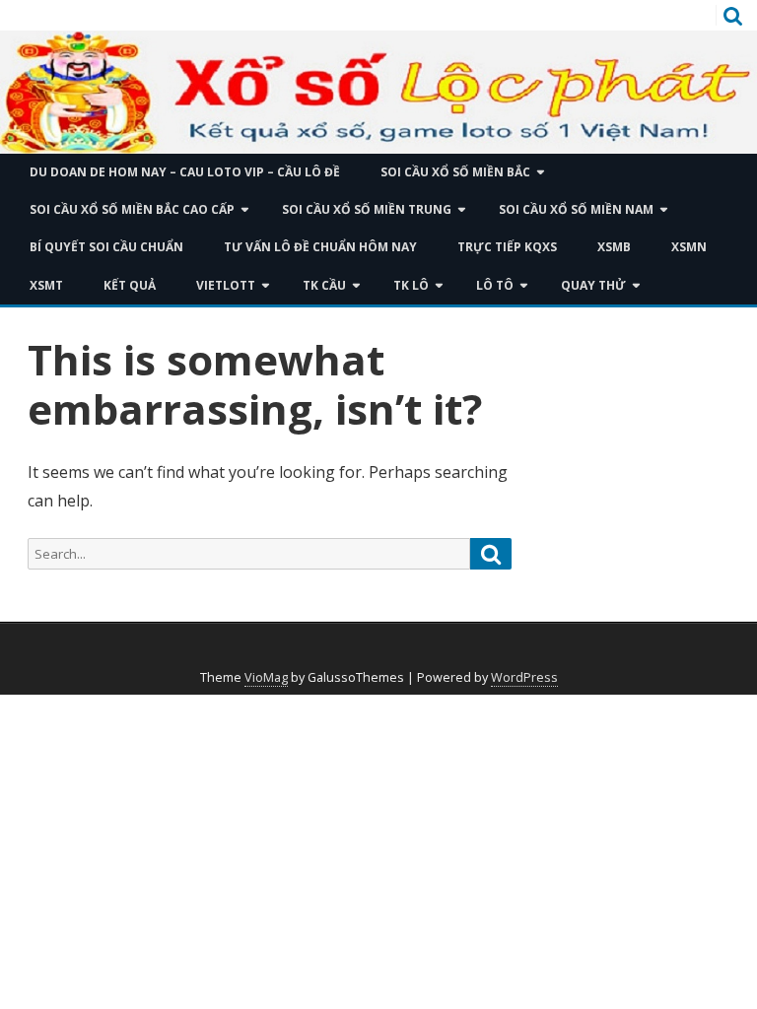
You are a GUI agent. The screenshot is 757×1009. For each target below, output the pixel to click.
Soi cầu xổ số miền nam (576, 209)
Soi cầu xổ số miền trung (366, 209)
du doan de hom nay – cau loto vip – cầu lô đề (185, 172)
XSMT (46, 285)
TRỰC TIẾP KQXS (507, 246)
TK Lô (411, 285)
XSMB (614, 246)
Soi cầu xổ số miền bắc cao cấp (132, 209)
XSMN (689, 246)
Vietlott (225, 285)
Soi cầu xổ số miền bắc (455, 172)
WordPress (524, 677)
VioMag (266, 677)
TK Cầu (324, 285)
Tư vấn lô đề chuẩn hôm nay (320, 246)
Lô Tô (495, 285)
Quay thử (593, 285)
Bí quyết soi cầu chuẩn (106, 246)
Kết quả (129, 285)
